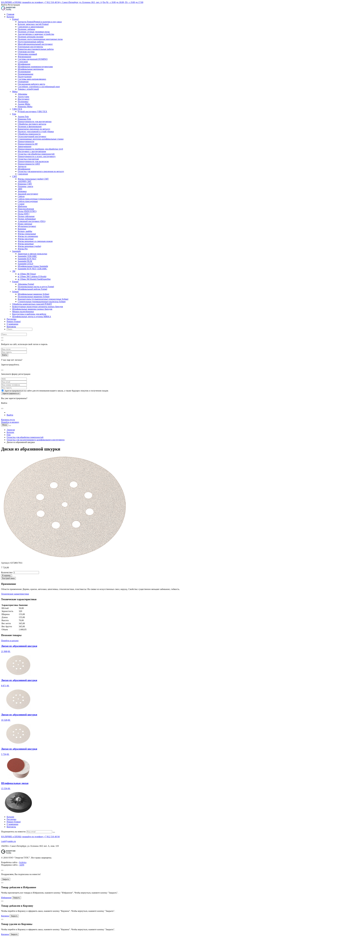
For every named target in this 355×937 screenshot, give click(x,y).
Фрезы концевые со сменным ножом (35, 241)
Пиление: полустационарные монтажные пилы (40, 39)
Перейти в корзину (10, 422)
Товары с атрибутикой (28, 89)
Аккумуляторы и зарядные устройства (36, 34)
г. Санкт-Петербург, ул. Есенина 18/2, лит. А (81, 2)
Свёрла (21, 196)
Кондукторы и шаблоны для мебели (29, 314)
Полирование (24, 71)
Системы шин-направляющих (32, 79)
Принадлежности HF (28, 144)
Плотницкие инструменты (30, 46)
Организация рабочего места (31, 84)
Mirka (14, 91)
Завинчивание (24, 146)
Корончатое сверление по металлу (34, 129)
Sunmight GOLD (25, 264)
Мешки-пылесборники (23, 311)
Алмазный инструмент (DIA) (31, 221)
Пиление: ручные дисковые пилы (34, 31)
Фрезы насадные (26, 239)
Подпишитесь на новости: (13, 831)
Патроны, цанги (25, 186)
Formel (15, 281)
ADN (21, 865)
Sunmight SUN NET (27, 259)
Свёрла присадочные (28, 201)
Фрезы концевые (26, 244)
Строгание (23, 61)
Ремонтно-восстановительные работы (36, 49)
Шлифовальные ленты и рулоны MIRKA (31, 316)
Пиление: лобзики (26, 29)
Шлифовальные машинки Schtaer (33, 294)
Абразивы (22, 94)
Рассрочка (11, 319)
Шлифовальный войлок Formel (32, 289)
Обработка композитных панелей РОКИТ (32, 304)
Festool (15, 19)
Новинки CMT (25, 184)
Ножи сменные (25, 224)
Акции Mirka (24, 104)
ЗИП (20, 189)
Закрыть (5, 879)
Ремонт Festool (14, 321)
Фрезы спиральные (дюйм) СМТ (33, 179)
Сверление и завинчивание (31, 27)
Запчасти (22, 166)
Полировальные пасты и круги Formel (36, 286)
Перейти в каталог (10, 640)
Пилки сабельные (26, 216)
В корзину (6, 575)
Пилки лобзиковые (27, 219)
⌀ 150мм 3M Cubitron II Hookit (32, 276)
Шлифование (24, 64)
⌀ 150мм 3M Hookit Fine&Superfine (34, 279)
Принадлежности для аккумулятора (34, 121)
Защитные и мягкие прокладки (32, 254)
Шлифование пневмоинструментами (35, 66)
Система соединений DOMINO (33, 59)
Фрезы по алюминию (28, 236)
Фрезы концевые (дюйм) (29, 246)
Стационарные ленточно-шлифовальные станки (41, 139)
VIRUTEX (17, 109)
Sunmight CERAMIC (27, 256)
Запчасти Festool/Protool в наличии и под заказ (40, 22)
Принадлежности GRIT (29, 164)
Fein (14, 114)
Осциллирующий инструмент (32, 136)
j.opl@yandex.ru (8, 841)
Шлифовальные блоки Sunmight (33, 266)
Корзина (5, 916)
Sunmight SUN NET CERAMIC (32, 269)
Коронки (22, 229)
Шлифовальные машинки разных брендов (32, 309)
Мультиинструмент (27, 226)
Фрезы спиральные (27, 234)
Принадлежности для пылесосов (33, 161)
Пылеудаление (25, 76)
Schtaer (15, 291)
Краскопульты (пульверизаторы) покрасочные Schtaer (43, 299)
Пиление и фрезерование (30, 126)
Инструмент (23, 99)
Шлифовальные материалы (31, 69)
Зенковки (22, 191)
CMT (14, 176)
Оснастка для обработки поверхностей (36, 154)
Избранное (6, 897)
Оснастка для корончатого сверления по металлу (41, 171)
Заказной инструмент (28, 194)
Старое (21, 204)
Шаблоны (22, 206)
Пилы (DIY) (23, 214)
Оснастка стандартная (28, 159)
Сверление (23, 174)
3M (13, 271)
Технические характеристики (15, 594)
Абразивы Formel (26, 284)
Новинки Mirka (25, 106)
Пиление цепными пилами (30, 36)
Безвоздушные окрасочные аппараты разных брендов (37, 306)
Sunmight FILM (25, 261)
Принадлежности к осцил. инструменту (37, 156)
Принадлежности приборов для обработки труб (40, 149)
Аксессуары (23, 96)
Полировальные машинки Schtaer (34, 296)
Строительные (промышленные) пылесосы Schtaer (42, 301)
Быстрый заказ (8, 578)
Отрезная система (26, 51)
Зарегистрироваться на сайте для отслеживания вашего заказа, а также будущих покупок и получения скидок (56, 390)
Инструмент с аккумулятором (32, 151)
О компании (12, 324)
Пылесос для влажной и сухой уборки (36, 131)
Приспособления (26, 209)
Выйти (10, 415)
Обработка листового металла (32, 124)
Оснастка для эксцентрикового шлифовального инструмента (35, 440)
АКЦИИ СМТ (24, 181)
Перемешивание (25, 74)
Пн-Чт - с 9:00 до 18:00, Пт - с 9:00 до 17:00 (122, 2)
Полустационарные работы (31, 41)
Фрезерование (24, 56)
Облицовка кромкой (27, 54)
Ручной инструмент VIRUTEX (32, 111)
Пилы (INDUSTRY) (27, 211)
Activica (22, 862)
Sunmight (16, 251)
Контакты (11, 326)
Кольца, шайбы (25, 231)
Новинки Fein (24, 119)
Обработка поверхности (29, 134)
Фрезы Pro (23, 249)
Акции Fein (23, 116)
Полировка (23, 101)
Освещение (23, 81)
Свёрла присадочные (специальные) (35, 199)
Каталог (10, 17)
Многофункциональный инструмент (35, 44)
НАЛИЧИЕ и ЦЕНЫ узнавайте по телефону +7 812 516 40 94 (30, 2)
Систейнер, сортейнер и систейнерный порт (39, 86)
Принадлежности (26, 141)
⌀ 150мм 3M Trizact (27, 274)
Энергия (11, 430)
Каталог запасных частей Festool (33, 24)
